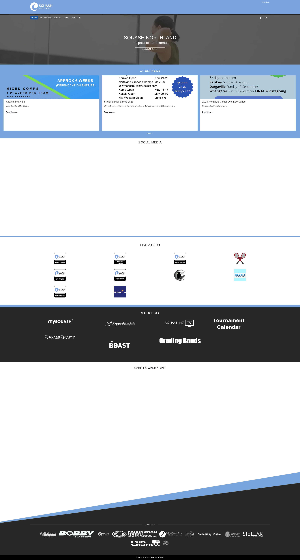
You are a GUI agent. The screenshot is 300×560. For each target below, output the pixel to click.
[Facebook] (260, 17)
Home (34, 18)
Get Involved (46, 18)
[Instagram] (266, 17)
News (66, 18)
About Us (76, 18)
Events (57, 18)
